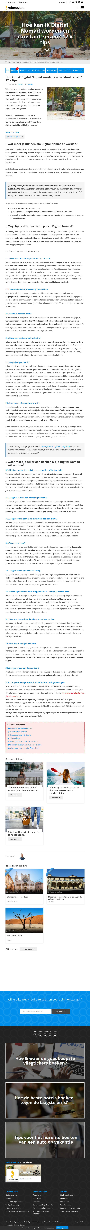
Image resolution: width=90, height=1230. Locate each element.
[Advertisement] (45, 967)
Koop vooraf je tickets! (13, 1201)
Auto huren (79, 70)
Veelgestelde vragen (13, 1205)
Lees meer (14, 795)
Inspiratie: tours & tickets (20, 735)
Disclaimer (58, 1222)
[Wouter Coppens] (22, 856)
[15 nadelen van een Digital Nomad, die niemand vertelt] (24, 774)
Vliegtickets (52, 70)
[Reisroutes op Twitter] (73, 2)
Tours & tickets (39, 70)
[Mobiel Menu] (82, 8)
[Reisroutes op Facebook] (70, 2)
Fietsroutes (64, 1201)
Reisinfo (18, 62)
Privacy (46, 1222)
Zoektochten (10, 1198)
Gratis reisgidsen (11, 1195)
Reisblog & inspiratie (13, 1208)
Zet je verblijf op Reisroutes (43, 1205)
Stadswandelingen (67, 1195)
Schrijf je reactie (28, 949)
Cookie (51, 1222)
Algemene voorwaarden (35, 1222)
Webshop (24, 2)
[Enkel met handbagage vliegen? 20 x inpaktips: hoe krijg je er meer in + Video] (24, 819)
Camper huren (65, 70)
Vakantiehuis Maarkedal (69, 1211)
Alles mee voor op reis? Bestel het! (24, 748)
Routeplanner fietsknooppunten (17, 1211)
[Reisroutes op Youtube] (82, 2)
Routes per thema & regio (70, 1208)
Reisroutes (14, 8)
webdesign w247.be (78, 1222)
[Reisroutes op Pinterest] (76, 2)
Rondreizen (64, 1198)
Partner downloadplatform (43, 1208)
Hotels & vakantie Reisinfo (21, 728)
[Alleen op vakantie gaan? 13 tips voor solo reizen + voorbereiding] (66, 774)
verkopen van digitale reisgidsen (56, 446)
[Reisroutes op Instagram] (79, 2)
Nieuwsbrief (37, 1198)
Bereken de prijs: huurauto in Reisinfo (25, 745)
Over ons (36, 1201)
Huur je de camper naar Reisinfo (23, 741)
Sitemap (16, 1225)
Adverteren (11, 2)
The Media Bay (11, 1222)
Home (9, 62)
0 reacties (30, 84)
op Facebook (18, 1162)
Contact (22, 1225)
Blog (14, 62)
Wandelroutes (65, 1205)
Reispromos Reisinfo (18, 731)
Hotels (15, 69)
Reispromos (25, 70)
